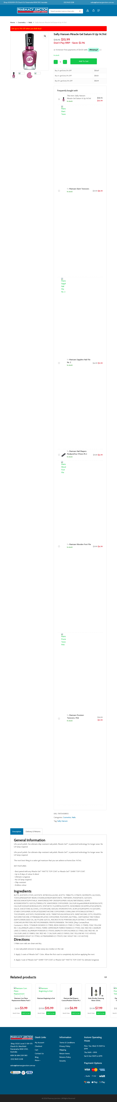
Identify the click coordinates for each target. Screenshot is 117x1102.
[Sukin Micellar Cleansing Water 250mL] (96, 990)
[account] (87, 10)
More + (37, 1060)
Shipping (62, 1050)
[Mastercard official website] (94, 1070)
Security (62, 1061)
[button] (45, 36)
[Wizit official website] (102, 1076)
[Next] (102, 996)
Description (16, 831)
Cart (36, 1050)
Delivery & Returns (33, 831)
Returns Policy (65, 1057)
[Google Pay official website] (102, 1082)
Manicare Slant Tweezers (79, 189)
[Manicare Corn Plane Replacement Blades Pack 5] (21, 990)
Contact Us (39, 1053)
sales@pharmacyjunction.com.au (102, 2)
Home (12, 22)
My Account (39, 1042)
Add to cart (83, 61)
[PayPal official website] (87, 1076)
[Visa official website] (87, 1070)
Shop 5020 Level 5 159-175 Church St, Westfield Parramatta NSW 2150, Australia (21, 1048)
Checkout (38, 1046)
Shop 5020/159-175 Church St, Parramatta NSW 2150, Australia (25, 2)
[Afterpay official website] (94, 1076)
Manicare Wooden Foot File (80, 544)
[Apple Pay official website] (94, 1082)
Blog (36, 1057)
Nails (30, 22)
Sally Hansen (62, 821)
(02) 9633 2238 (68, 2)
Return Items (64, 1053)
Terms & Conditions (67, 1042)
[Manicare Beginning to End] (46, 990)
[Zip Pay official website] (87, 1082)
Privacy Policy (64, 1046)
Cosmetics (22, 22)
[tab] (16, 831)
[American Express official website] (102, 1070)
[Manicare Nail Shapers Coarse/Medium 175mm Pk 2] (71, 990)
